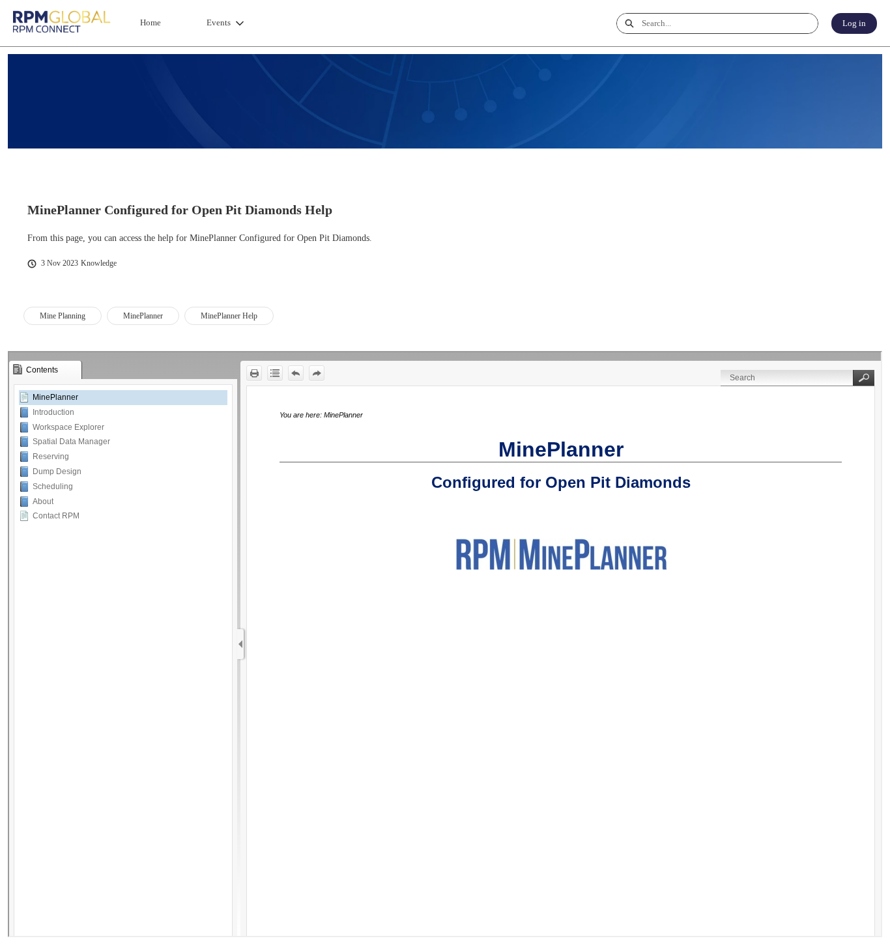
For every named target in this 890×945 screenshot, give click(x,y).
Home (150, 22)
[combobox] (730, 23)
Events (219, 22)
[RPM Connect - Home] (62, 23)
